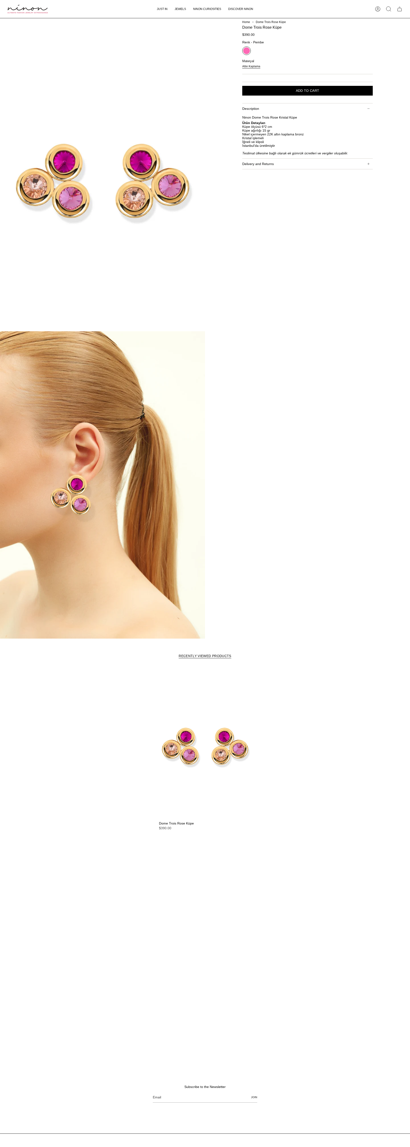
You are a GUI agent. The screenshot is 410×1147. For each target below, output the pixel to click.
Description (250, 109)
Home (246, 22)
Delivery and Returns (258, 164)
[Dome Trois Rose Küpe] (205, 743)
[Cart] (399, 9)
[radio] (246, 50)
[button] (180, 9)
